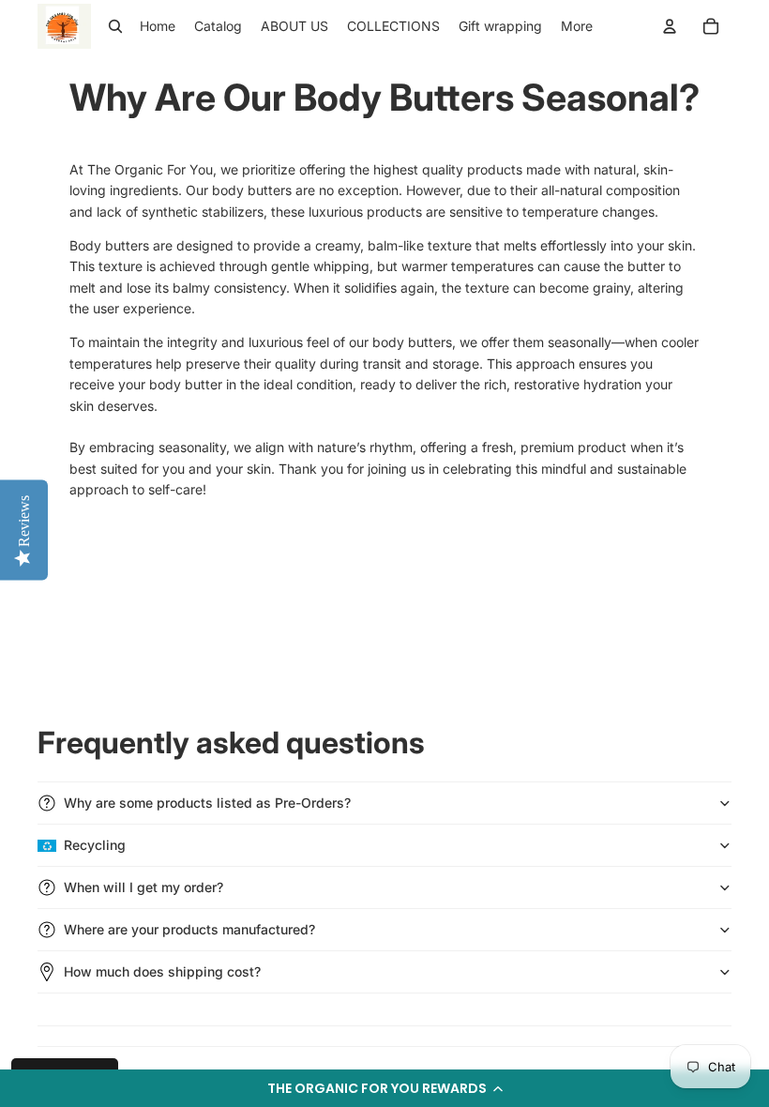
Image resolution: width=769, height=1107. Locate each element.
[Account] (669, 26)
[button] (384, 1088)
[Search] (115, 26)
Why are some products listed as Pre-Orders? (207, 803)
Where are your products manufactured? (189, 929)
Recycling (95, 845)
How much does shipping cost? (162, 971)
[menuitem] (576, 26)
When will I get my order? (143, 887)
